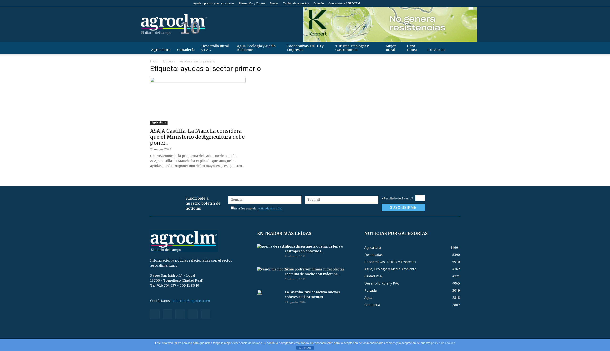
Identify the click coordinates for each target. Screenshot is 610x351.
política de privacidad (269, 208)
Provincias (436, 50)
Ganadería (186, 50)
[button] (454, 48)
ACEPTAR (305, 347)
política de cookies (443, 343)
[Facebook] (424, 3)
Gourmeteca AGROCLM (344, 3)
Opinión (319, 3)
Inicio (153, 61)
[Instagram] (432, 3)
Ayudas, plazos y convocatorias (213, 3)
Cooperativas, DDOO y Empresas (305, 48)
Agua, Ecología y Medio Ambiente (256, 48)
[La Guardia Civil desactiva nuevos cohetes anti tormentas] (259, 292)
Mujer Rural (391, 48)
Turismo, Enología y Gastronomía (352, 48)
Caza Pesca (412, 48)
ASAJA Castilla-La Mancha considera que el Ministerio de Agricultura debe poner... (197, 137)
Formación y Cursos (252, 3)
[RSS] (440, 3)
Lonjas (274, 3)
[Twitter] (448, 3)
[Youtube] (456, 3)
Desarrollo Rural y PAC (215, 48)
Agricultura (160, 50)
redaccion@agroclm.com (191, 300)
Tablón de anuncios (296, 3)
